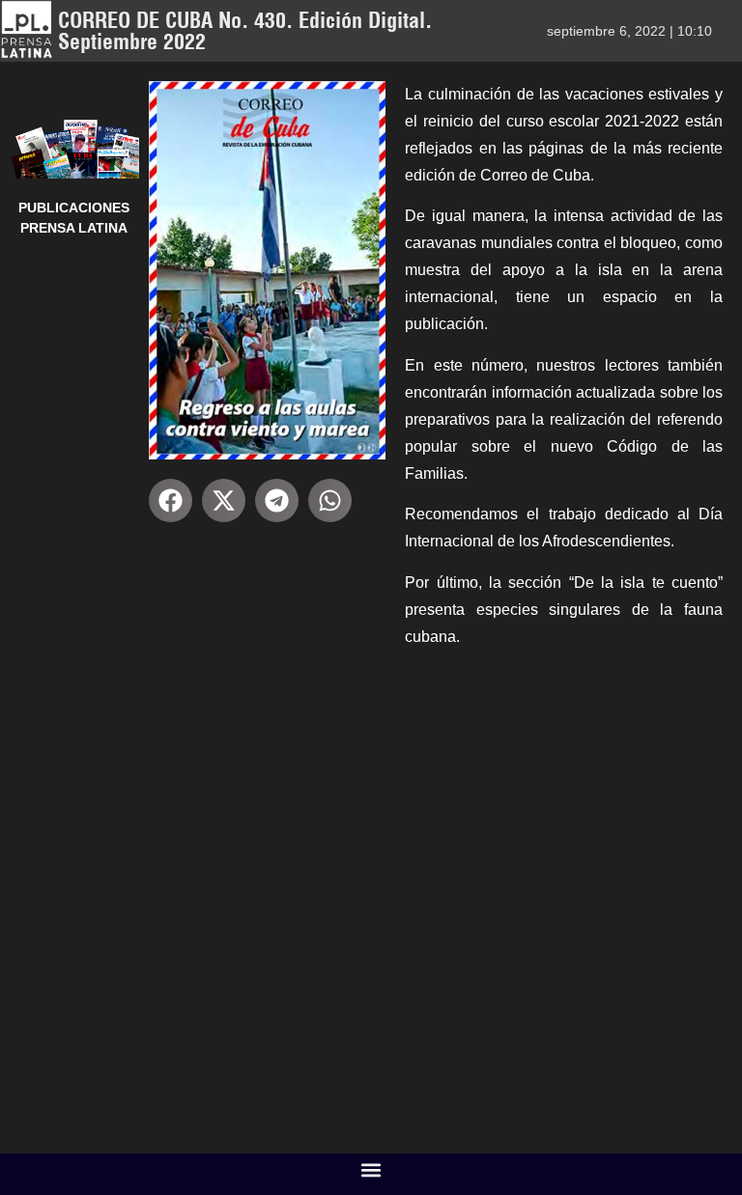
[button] (170, 500)
